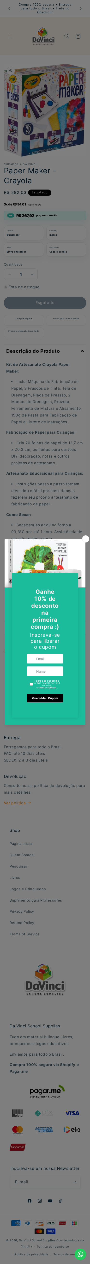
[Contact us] (80, 1254)
